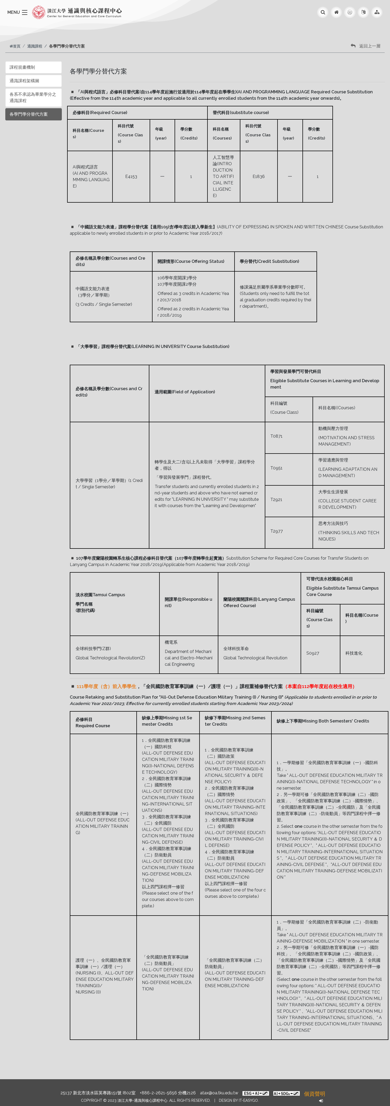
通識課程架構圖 (24, 80)
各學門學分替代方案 (29, 114)
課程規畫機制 (22, 67)
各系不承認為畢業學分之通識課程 (33, 97)
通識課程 (34, 46)
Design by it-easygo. (239, 1100)
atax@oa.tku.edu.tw (219, 1092)
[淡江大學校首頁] (350, 12)
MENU (13, 12)
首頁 (16, 46)
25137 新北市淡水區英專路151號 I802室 (98, 1092)
